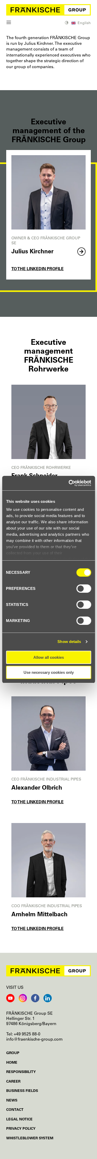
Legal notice (19, 1119)
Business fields (22, 1090)
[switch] (83, 588)
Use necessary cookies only (49, 672)
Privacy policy (20, 1128)
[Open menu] (8, 23)
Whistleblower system (29, 1138)
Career (13, 1081)
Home (11, 1062)
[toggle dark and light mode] (67, 23)
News (11, 1100)
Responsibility (21, 1071)
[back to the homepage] (48, 10)
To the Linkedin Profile (37, 268)
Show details (69, 641)
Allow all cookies (48, 657)
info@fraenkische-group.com (34, 1039)
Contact (15, 1109)
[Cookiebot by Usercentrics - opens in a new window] (69, 483)
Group (12, 1052)
